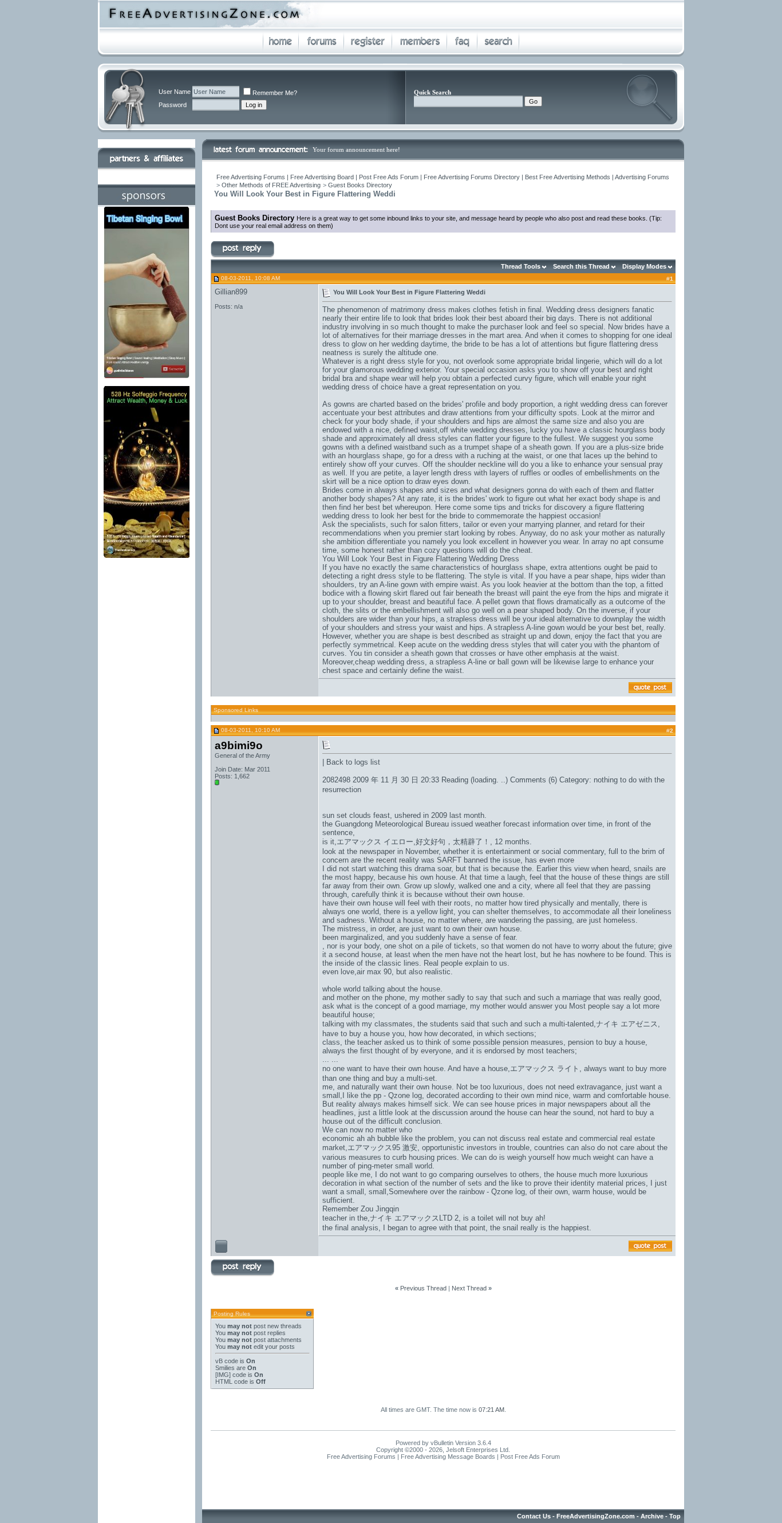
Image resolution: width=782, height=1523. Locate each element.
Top (675, 1516)
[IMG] (223, 1374)
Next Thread (469, 1288)
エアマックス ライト (544, 1068)
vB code (226, 1360)
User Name (175, 91)
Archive (652, 1516)
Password (173, 104)
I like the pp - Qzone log (382, 1095)
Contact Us (534, 1516)
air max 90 (374, 971)
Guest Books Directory (360, 185)
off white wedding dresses (483, 430)
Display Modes (644, 266)
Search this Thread (581, 266)
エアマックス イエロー (375, 841)
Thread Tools (520, 266)
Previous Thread (423, 1288)
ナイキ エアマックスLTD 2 (414, 1218)
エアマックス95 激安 (382, 1147)
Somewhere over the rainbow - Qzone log (457, 1191)
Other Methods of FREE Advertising (271, 185)
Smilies (225, 1367)
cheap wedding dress (390, 662)
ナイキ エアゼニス (627, 1024)
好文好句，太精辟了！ (453, 841)
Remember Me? (274, 92)
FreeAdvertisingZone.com (595, 1516)
